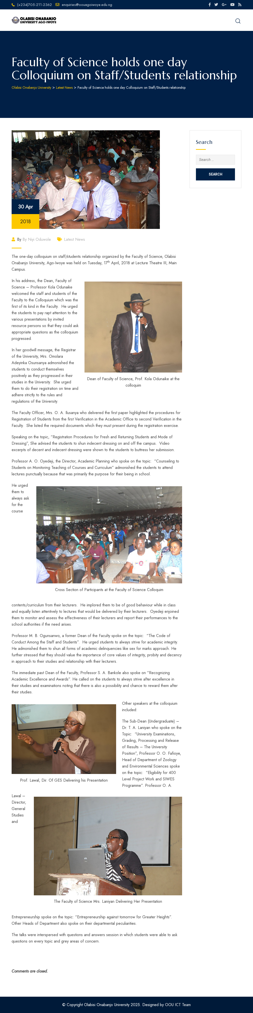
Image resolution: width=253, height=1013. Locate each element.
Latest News (74, 239)
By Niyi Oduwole (36, 239)
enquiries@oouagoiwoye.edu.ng (87, 4)
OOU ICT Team (178, 1005)
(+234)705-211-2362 (34, 4)
